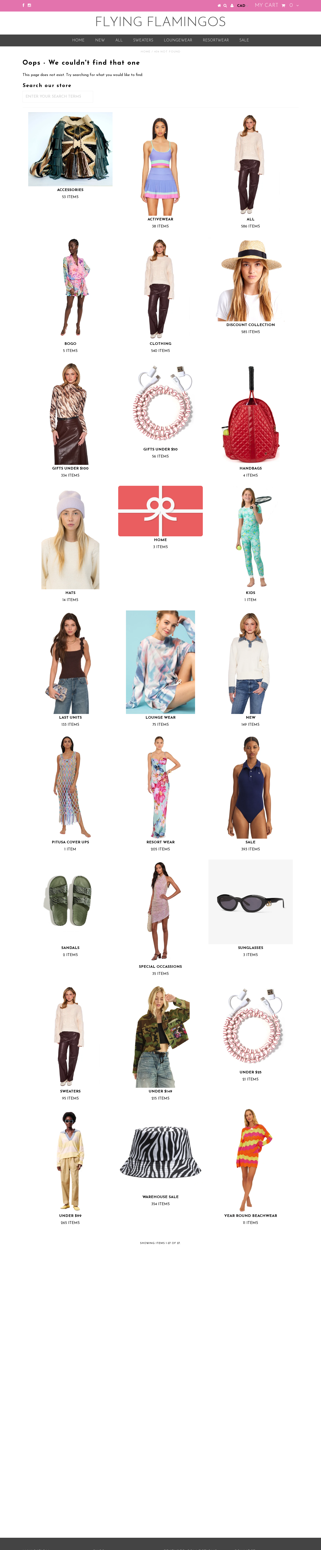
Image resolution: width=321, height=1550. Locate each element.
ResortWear (216, 40)
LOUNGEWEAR (178, 40)
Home (78, 40)
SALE (244, 40)
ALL (119, 40)
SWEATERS (143, 40)
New (100, 40)
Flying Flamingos (160, 22)
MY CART (274, 5)
